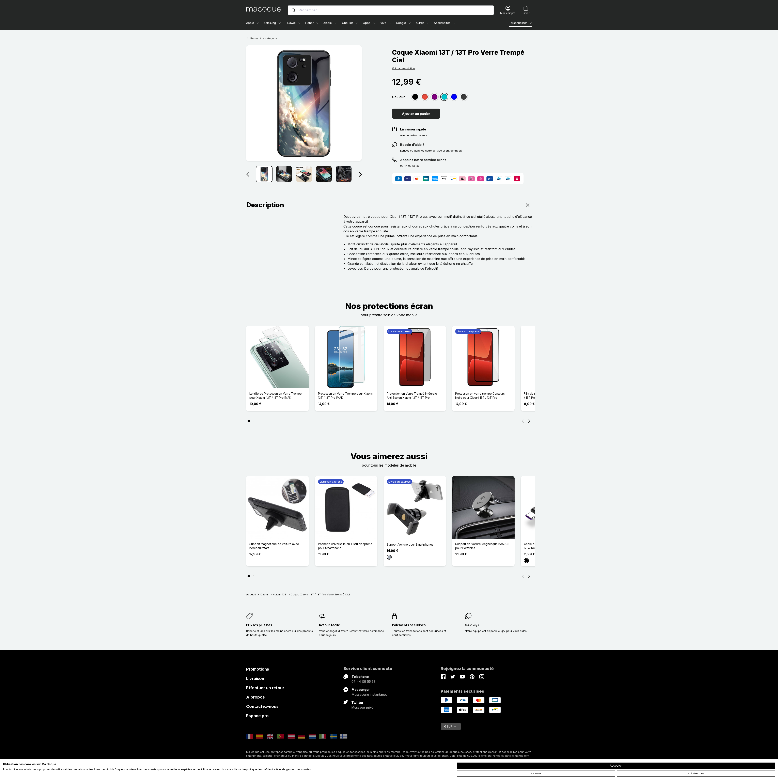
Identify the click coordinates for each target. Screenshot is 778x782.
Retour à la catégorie (263, 38)
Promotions (257, 669)
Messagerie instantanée (370, 694)
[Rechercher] (293, 10)
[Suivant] (360, 174)
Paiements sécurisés (409, 625)
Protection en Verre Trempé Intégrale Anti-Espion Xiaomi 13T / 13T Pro (412, 395)
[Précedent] (247, 174)
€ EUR (448, 726)
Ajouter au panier (416, 114)
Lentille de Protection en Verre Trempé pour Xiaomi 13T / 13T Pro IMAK (275, 395)
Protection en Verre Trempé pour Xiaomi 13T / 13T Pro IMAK (345, 395)
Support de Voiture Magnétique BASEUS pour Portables (482, 546)
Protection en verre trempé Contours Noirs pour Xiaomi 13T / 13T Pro (480, 395)
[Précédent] (523, 421)
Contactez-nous (262, 706)
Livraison (255, 678)
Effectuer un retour (265, 687)
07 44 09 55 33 (363, 681)
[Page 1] (249, 421)
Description (265, 205)
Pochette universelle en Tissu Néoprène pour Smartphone (345, 546)
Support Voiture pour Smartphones (410, 544)
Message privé (362, 707)
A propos (255, 697)
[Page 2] (254, 421)
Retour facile (329, 625)
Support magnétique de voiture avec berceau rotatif (274, 546)
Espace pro (257, 715)
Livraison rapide (413, 129)
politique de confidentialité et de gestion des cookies (278, 769)
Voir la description (403, 68)
